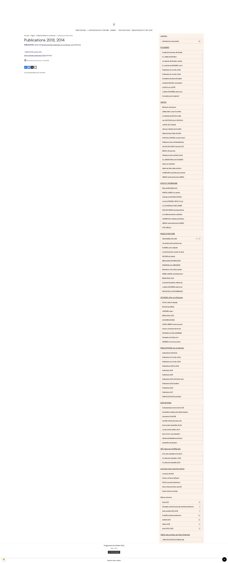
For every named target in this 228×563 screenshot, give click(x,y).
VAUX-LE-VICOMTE (168, 164)
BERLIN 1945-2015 (168, 278)
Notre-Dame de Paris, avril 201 (172, 487)
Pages (33, 36)
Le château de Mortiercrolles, (171, 116)
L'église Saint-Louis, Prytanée (171, 111)
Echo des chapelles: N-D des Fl (172, 454)
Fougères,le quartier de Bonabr (172, 52)
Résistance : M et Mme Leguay (172, 269)
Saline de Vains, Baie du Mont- (172, 168)
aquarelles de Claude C (169, 442)
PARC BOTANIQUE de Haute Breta (173, 210)
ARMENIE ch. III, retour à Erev (171, 342)
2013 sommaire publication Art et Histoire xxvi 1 (58, 45)
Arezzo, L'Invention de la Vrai (171, 328)
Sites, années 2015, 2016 (181, 511)
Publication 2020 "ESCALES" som (173, 379)
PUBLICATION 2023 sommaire (171, 396)
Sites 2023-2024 (124, 30)
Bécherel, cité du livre (169, 107)
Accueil (26, 36)
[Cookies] (4, 559)
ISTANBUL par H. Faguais (170, 247)
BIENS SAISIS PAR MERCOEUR (171, 261)
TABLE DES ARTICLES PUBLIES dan (173, 539)
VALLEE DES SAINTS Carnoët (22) (173, 146)
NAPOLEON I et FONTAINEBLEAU (172, 291)
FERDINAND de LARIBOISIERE (171, 265)
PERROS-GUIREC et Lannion (171, 192)
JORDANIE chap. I (167, 311)
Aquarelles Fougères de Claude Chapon (175, 412)
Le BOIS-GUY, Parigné (169, 124)
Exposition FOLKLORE (169, 416)
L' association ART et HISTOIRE (98, 30)
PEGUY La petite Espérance (171, 482)
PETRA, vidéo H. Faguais (169, 302)
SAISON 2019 (181, 520)
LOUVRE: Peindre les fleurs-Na (172, 421)
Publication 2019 (167, 375)
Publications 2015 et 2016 (170, 366)
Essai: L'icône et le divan (170, 491)
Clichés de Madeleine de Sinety (172, 438)
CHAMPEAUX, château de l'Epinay (173, 219)
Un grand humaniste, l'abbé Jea (172, 282)
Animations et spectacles (181, 41)
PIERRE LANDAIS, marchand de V (172, 274)
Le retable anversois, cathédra (172, 214)
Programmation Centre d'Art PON (173, 408)
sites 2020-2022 (181, 528)
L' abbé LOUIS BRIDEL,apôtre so (172, 92)
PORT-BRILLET (166, 227)
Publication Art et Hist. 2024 (171, 74)
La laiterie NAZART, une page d (172, 83)
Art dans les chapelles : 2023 (171, 458)
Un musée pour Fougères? (170, 96)
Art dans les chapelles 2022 (171, 462)
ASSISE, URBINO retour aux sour (172, 324)
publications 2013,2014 (169, 353)
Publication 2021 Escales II (170, 383)
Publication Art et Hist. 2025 (142, 30)
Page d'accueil (81, 30)
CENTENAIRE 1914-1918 (169, 239)
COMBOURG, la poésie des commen (173, 173)
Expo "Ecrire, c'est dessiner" (171, 434)
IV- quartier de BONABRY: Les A (172, 65)
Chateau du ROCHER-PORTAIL (172, 197)
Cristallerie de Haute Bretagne (172, 78)
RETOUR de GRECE (168, 307)
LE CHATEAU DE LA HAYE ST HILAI (173, 252)
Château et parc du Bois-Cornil (172, 155)
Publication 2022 (167, 388)
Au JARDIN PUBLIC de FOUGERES (172, 159)
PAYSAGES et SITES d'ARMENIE (172, 333)
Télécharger (114, 552)
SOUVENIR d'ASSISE (168, 320)
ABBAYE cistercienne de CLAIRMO (173, 177)
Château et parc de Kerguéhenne (173, 142)
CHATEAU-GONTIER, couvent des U (173, 138)
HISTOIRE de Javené (168, 256)
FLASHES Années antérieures (181, 515)
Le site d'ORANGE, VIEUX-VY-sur (172, 201)
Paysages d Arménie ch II (170, 337)
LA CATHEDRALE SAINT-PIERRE (172, 206)
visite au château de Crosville (171, 129)
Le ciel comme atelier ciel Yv (171, 429)
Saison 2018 (181, 524)
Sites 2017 (181, 502)
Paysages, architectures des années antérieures (181, 506)
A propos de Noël (168, 473)
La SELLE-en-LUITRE (168, 87)
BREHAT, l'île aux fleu (168, 151)
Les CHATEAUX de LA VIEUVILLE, (172, 120)
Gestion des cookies (114, 560)
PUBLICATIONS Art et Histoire (46, 36)
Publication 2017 (167, 392)
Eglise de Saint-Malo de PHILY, (171, 133)
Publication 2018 (167, 370)
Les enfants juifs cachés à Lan (172, 243)
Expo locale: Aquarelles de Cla (172, 425)
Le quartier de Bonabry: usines (172, 61)
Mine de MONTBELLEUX (169, 188)
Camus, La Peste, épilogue (170, 478)
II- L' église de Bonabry (169, 57)
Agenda (113, 30)
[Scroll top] (224, 559)
